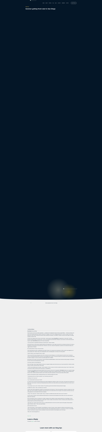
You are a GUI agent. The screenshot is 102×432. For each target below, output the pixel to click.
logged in (32, 421)
